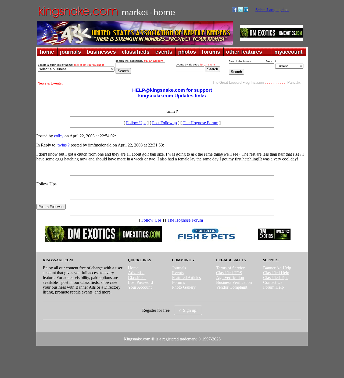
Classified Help (276, 272)
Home (133, 268)
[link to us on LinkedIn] (246, 10)
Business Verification (234, 282)
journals (70, 52)
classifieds (135, 52)
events (163, 52)
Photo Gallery (184, 287)
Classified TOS (229, 272)
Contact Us (272, 282)
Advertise (136, 272)
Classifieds (137, 277)
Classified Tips (275, 277)
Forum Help (273, 287)
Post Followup (164, 122)
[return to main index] (78, 17)
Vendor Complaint (231, 287)
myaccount (288, 52)
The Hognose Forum (200, 122)
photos (187, 52)
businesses (101, 52)
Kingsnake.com (137, 339)
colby (58, 136)
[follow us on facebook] (234, 10)
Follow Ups (136, 122)
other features (244, 52)
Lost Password (140, 282)
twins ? (64, 145)
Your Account (140, 287)
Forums (178, 282)
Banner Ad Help (277, 268)
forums (211, 52)
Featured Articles (186, 277)
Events (178, 272)
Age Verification (230, 277)
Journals (179, 268)
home (47, 52)
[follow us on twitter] (240, 10)
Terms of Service (230, 268)
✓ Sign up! (188, 310)
